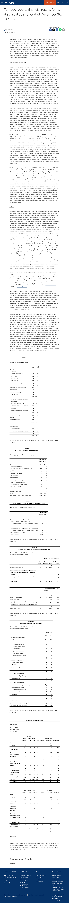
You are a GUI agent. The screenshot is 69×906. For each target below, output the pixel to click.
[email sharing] (63, 30)
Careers (38, 879)
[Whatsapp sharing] (60, 30)
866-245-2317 (9, 876)
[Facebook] (7, 883)
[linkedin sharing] (57, 30)
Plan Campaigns (24, 877)
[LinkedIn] (5, 883)
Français (14, 19)
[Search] (67, 2)
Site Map (30, 895)
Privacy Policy (55, 879)
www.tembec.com (51, 285)
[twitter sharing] (53, 30)
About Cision (39, 877)
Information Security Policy (20, 895)
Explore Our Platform (25, 876)
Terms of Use (7, 895)
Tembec (12, 864)
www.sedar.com (22, 287)
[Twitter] (9, 883)
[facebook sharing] (50, 30)
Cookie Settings (39, 895)
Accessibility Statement (11, 897)
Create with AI (23, 879)
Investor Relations (24, 887)
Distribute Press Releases (24, 881)
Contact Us (7, 881)
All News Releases (56, 876)
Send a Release (50, 2)
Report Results (24, 884)
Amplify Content (24, 886)
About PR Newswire (41, 876)
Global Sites (39, 881)
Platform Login (55, 877)
